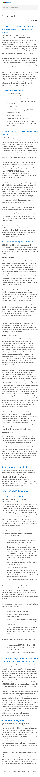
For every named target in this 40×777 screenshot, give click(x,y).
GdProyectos (6, 7)
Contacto (33, 771)
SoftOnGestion (16, 771)
